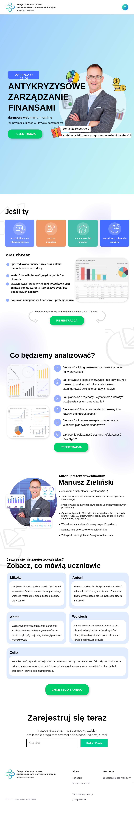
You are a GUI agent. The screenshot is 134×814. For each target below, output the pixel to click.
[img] (30, 7)
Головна (77, 778)
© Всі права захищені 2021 (21, 799)
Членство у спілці (82, 794)
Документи (79, 799)
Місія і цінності (80, 783)
